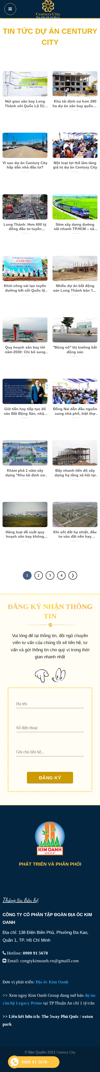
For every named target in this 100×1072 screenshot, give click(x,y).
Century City (66, 1052)
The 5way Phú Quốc (60, 1016)
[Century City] (48, 9)
